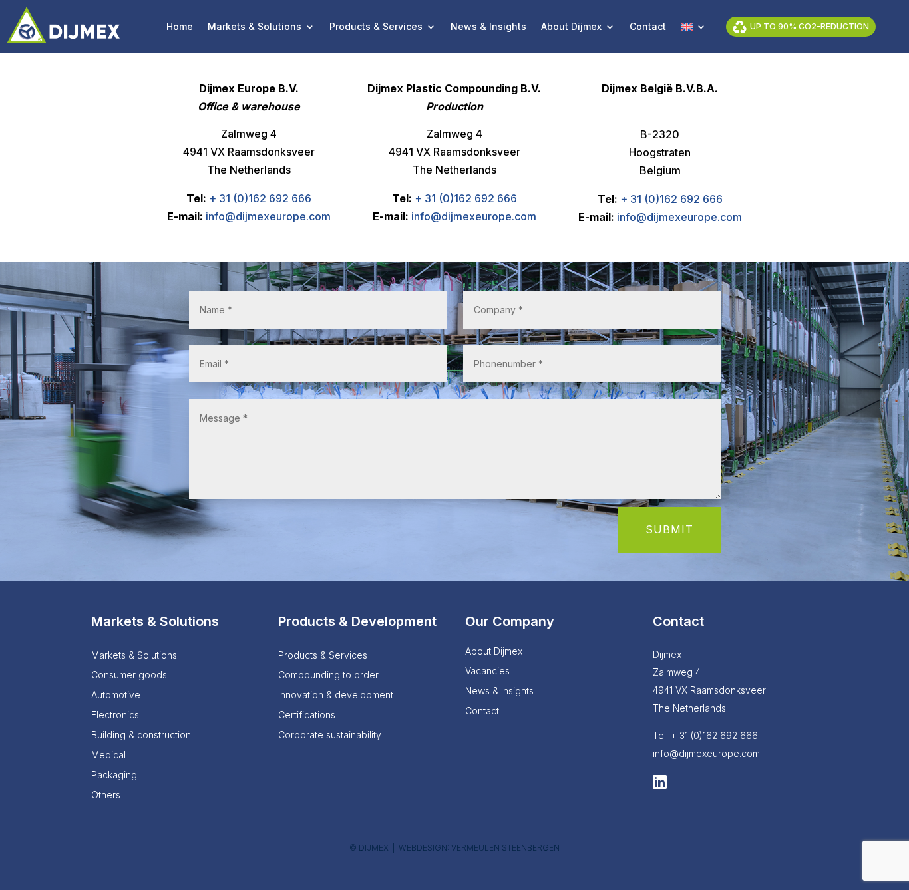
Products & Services (376, 27)
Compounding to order (328, 675)
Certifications (306, 715)
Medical (108, 755)
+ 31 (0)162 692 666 (260, 198)
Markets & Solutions (254, 27)
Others (105, 795)
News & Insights (488, 27)
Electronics (115, 715)
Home (179, 27)
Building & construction (141, 735)
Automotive (115, 695)
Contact (648, 27)
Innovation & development (335, 695)
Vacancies (487, 671)
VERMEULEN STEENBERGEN (505, 848)
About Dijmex (571, 27)
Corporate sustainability (329, 735)
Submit (669, 529)
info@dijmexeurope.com (268, 216)
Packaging (114, 775)
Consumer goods (129, 675)
